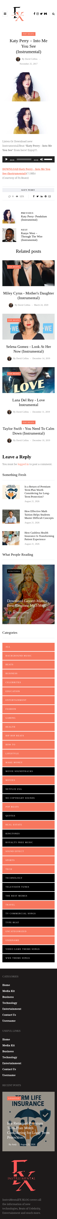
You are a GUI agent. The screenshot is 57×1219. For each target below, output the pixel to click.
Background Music (19, 656)
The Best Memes (16, 896)
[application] (28, 159)
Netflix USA (14, 789)
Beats (9, 664)
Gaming (11, 718)
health (10, 727)
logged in (23, 464)
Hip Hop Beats (15, 735)
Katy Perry (28, 190)
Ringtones (14, 571)
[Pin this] (46, 196)
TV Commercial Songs (21, 913)
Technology (14, 878)
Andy (14, 1144)
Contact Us (9, 1015)
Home (6, 985)
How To (10, 744)
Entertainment (16, 700)
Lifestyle (12, 753)
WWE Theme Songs (18, 958)
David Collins (31, 59)
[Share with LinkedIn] (42, 196)
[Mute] (41, 159)
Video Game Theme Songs (23, 949)
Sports (10, 860)
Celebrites (13, 682)
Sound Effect (15, 851)
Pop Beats (28, 34)
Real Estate (14, 824)
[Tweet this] (38, 196)
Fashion (11, 709)
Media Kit (8, 991)
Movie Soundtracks (19, 771)
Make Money (14, 762)
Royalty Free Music (19, 842)
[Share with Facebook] (34, 196)
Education (13, 691)
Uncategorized (16, 931)
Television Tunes (17, 887)
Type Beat (12, 922)
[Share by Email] (49, 196)
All (8, 647)
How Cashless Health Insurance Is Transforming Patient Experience (39, 536)
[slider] (48, 159)
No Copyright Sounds (20, 798)
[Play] (6, 159)
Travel (10, 905)
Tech (9, 869)
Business (12, 673)
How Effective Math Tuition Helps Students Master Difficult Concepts (39, 514)
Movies (10, 780)
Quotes (10, 816)
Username (12, 940)
